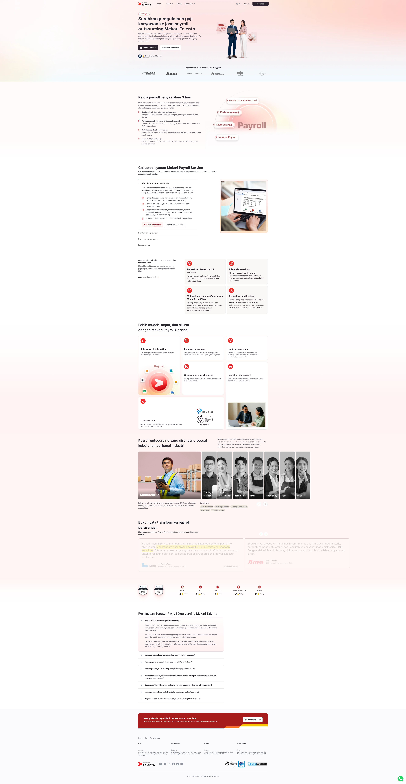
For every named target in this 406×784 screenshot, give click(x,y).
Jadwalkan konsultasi (170, 48)
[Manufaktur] (169, 475)
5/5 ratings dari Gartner (153, 56)
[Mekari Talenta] (147, 3)
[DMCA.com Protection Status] (257, 764)
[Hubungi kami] (400, 779)
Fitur (146, 738)
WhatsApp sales (149, 48)
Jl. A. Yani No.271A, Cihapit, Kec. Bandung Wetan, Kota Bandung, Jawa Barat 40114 (218, 753)
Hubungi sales (260, 4)
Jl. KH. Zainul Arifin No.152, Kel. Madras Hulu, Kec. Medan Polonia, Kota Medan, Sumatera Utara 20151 (252, 753)
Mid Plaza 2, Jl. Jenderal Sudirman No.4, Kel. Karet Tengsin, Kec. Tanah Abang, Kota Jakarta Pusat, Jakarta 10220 (153, 753)
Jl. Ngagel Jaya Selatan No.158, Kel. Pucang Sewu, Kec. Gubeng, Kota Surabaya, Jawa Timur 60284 (186, 753)
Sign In (246, 4)
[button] (239, 3)
